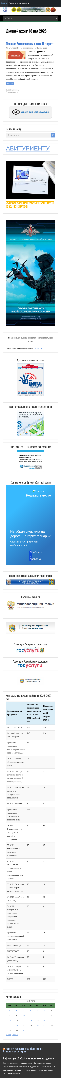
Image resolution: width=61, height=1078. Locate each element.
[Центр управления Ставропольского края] (30, 422)
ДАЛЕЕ (10, 84)
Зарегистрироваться (19, 3)
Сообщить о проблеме (31, 555)
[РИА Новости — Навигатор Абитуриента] (30, 460)
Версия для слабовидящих (34, 112)
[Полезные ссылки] (30, 610)
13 (44, 1015)
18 (31, 1020)
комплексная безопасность (12, 91)
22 (9, 1025)
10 (24, 1015)
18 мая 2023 (42, 48)
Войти (4, 3)
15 (9, 1020)
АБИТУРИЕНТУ (28, 148)
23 (17, 1025)
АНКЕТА (38, 348)
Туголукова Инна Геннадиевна (20, 48)
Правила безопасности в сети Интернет (29, 43)
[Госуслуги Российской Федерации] (30, 666)
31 (24, 1030)
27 (44, 1025)
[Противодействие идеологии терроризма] (30, 585)
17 (24, 1020)
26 (37, 1025)
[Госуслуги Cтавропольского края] (30, 650)
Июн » (15, 1035)
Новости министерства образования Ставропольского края (23, 1049)
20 (44, 1020)
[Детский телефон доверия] (30, 379)
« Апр (8, 1035)
